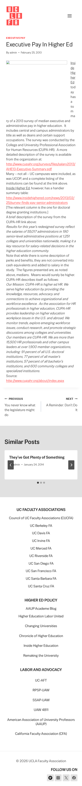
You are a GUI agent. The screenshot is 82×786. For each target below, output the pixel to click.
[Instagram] (58, 777)
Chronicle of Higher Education (41, 636)
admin (13, 52)
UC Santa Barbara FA (41, 578)
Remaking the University (41, 655)
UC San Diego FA (41, 563)
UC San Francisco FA (41, 571)
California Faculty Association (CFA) (41, 733)
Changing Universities (41, 626)
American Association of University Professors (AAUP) (41, 721)
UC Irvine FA (41, 540)
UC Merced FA (41, 548)
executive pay (15, 38)
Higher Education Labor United (41, 616)
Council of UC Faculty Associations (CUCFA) (41, 518)
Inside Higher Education (41, 645)
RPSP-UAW (41, 690)
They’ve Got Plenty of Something (36, 457)
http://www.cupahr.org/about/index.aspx (35, 380)
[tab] (38, 483)
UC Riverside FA (41, 556)
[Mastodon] (50, 777)
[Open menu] (71, 15)
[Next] (71, 464)
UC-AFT (41, 680)
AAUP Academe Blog (41, 608)
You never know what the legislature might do (20, 407)
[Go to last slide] (11, 464)
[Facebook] (74, 777)
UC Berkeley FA (41, 525)
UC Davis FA (41, 533)
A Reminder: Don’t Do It (61, 404)
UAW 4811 (41, 709)
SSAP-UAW (41, 700)
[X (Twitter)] (66, 777)
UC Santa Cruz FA (41, 586)
